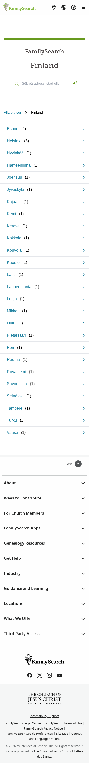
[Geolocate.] (75, 83)
